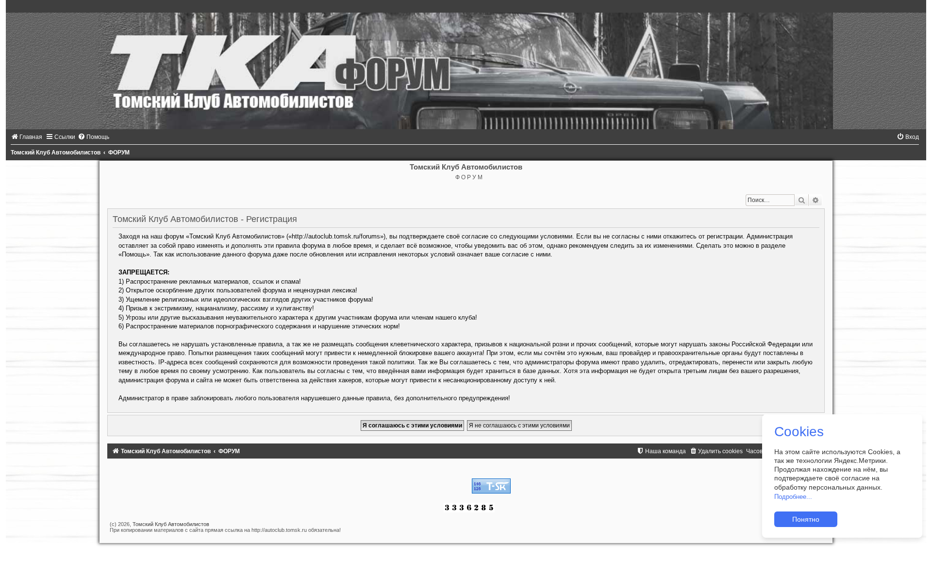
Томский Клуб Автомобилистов (171, 524)
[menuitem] (26, 137)
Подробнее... (793, 496)
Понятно (805, 519)
